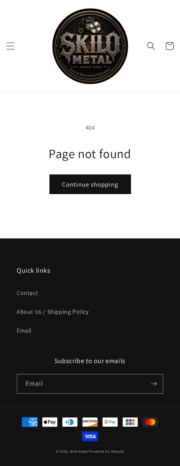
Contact (27, 293)
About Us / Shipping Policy (53, 311)
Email (24, 330)
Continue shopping (90, 184)
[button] (10, 46)
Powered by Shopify (106, 451)
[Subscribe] (153, 384)
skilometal (79, 451)
